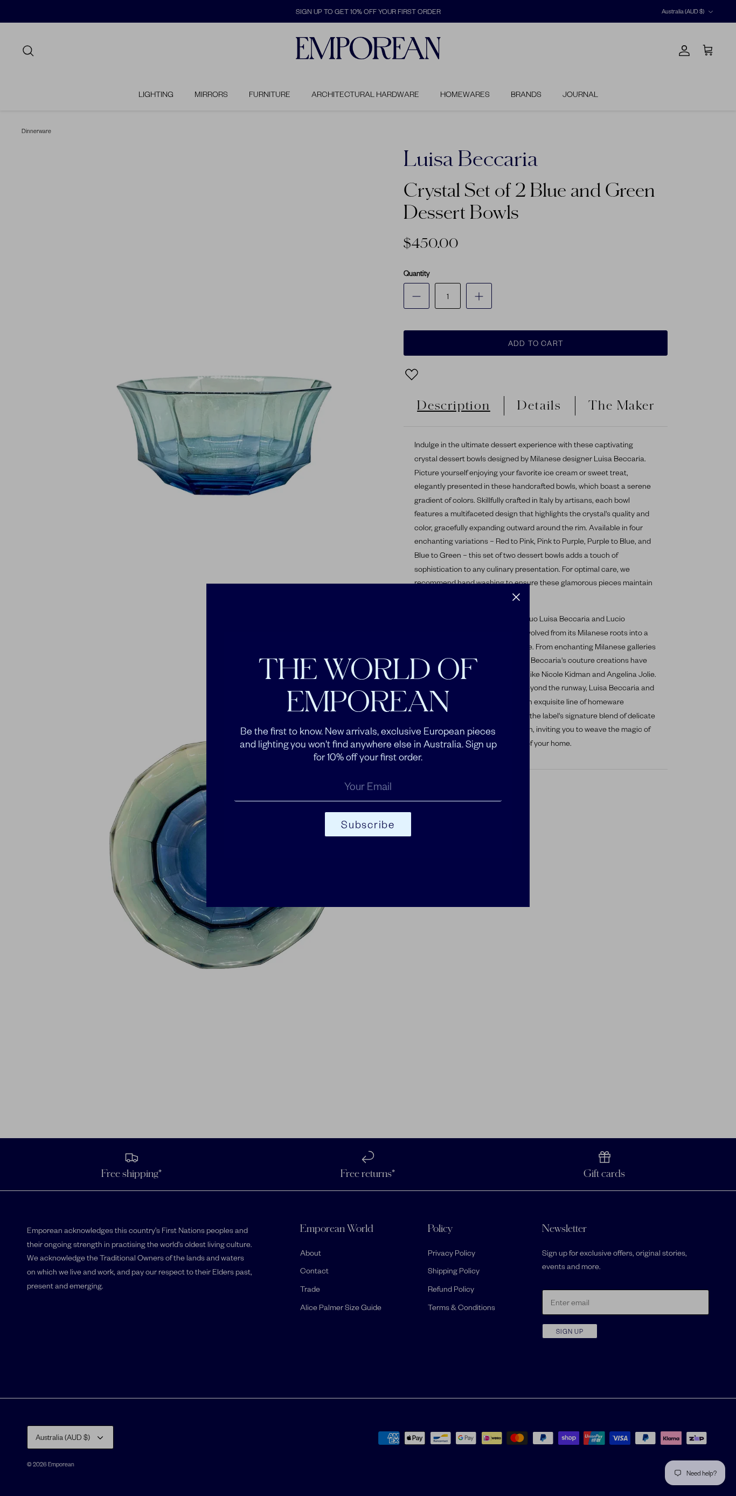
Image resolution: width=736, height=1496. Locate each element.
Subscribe (367, 824)
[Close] (516, 597)
